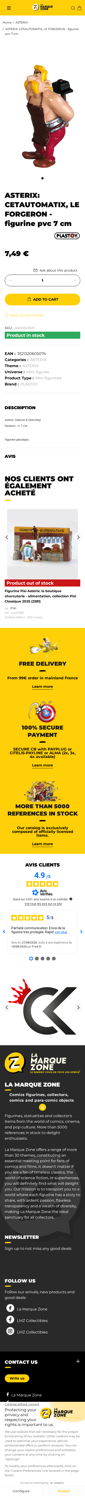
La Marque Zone (32, 1309)
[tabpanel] (42, 111)
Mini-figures (37, 372)
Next (78, 537)
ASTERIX (22, 22)
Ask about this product (58, 270)
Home (7, 22)
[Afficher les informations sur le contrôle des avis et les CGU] (71, 899)
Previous (6, 537)
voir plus (61, 932)
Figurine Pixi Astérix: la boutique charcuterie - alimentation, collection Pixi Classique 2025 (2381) (40, 596)
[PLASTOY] (67, 235)
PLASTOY (29, 384)
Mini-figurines (48, 378)
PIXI (13, 608)
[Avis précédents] (3, 932)
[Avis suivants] (81, 932)
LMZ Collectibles (32, 1320)
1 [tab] (42, 178)
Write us (17, 1378)
